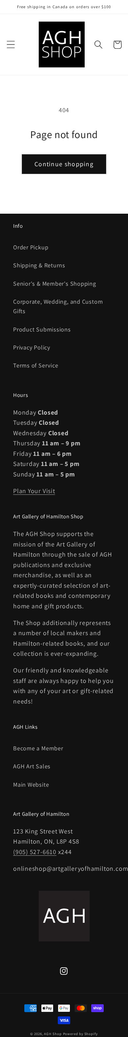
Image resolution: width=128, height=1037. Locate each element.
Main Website (31, 784)
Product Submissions (42, 329)
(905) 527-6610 (34, 852)
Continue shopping (64, 164)
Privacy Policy (31, 347)
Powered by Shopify (80, 1033)
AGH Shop (52, 1033)
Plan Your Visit (34, 491)
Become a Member (38, 748)
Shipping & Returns (39, 265)
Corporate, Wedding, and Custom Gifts (58, 306)
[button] (10, 44)
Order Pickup (30, 247)
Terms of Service (35, 365)
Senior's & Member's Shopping (54, 283)
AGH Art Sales (32, 766)
